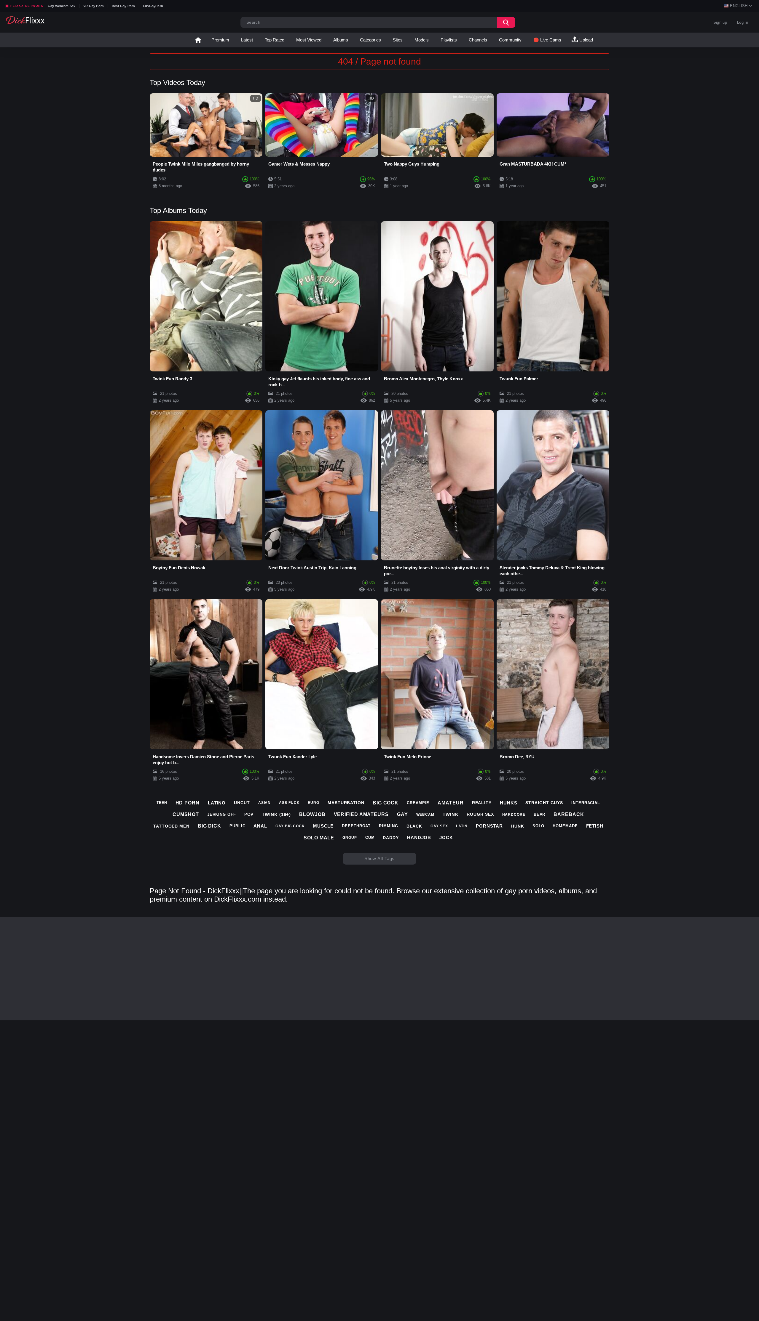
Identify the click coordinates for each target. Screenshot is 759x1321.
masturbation (346, 802)
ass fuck (289, 803)
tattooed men (171, 826)
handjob (419, 837)
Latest (247, 39)
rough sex (480, 814)
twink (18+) (276, 814)
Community (510, 39)
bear (540, 814)
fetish (594, 825)
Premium (220, 39)
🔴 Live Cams (547, 39)
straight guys (544, 802)
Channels (478, 39)
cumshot (186, 814)
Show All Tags (379, 858)
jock (446, 837)
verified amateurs (361, 814)
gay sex (439, 826)
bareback (569, 814)
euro (313, 803)
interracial (585, 803)
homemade (565, 826)
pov (249, 814)
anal (260, 825)
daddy (391, 837)
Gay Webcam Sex (61, 6)
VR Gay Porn (93, 6)
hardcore (513, 814)
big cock (385, 802)
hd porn (188, 802)
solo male (319, 837)
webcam (425, 814)
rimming (388, 826)
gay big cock (290, 826)
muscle (323, 825)
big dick (209, 825)
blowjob (312, 814)
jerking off (221, 814)
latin (462, 826)
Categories (370, 39)
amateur (450, 802)
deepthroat (356, 826)
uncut (242, 802)
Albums (340, 39)
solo (538, 826)
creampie (418, 803)
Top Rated (274, 39)
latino (217, 802)
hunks (508, 802)
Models (421, 39)
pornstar (489, 825)
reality (482, 802)
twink (451, 814)
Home (198, 40)
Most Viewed (308, 39)
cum (370, 837)
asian (264, 803)
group (349, 838)
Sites (398, 39)
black (414, 826)
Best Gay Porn (123, 6)
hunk (517, 826)
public (237, 826)
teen (162, 803)
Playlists (449, 39)
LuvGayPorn (153, 6)
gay (402, 814)
